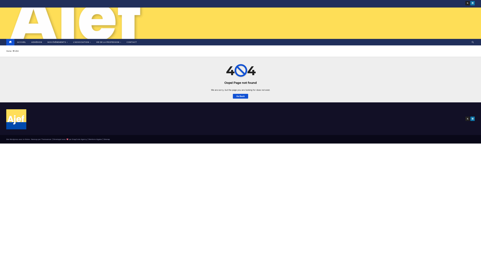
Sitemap (107, 139)
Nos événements (57, 42)
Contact (132, 42)
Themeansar (46, 139)
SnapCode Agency (79, 139)
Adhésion (36, 42)
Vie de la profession (108, 42)
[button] (473, 42)
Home (9, 51)
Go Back (240, 96)
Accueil (21, 42)
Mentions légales (95, 139)
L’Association (81, 42)
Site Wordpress (12, 139)
